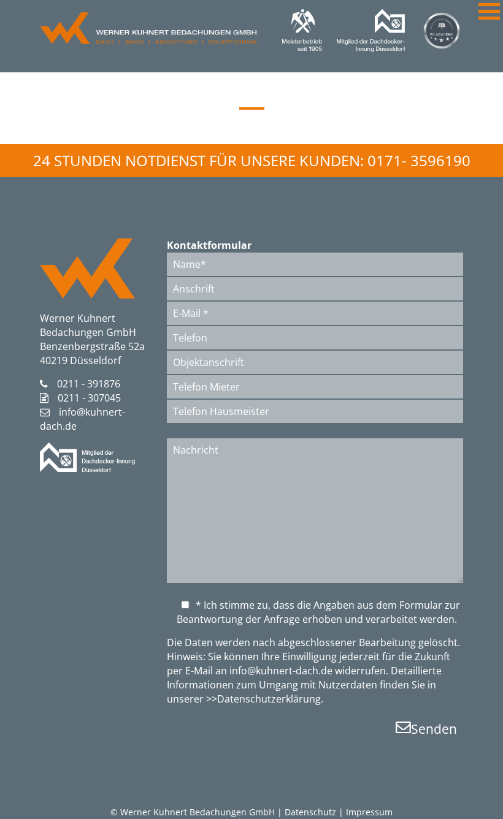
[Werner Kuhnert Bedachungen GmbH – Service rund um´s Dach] (148, 40)
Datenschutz (310, 812)
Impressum (369, 812)
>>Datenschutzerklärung (263, 699)
